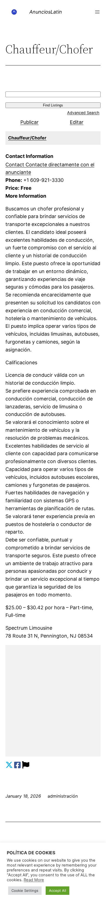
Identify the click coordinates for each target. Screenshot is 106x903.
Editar (76, 122)
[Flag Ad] (25, 765)
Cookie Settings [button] (24, 890)
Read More (34, 879)
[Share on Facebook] (17, 765)
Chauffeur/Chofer (27, 137)
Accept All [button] (57, 890)
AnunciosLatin (45, 12)
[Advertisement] (53, 701)
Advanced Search (83, 112)
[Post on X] (9, 765)
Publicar (29, 122)
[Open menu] (97, 12)
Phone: (13, 180)
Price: (12, 188)
